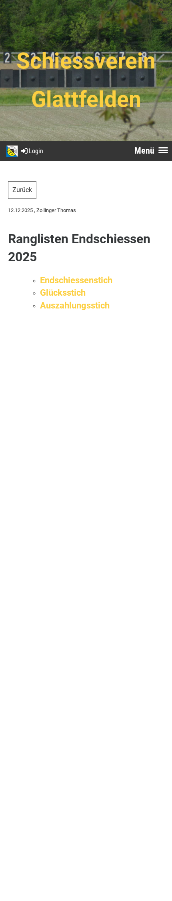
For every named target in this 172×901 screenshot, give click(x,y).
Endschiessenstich (76, 280)
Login (36, 151)
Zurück (22, 190)
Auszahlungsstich (75, 305)
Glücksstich (63, 292)
